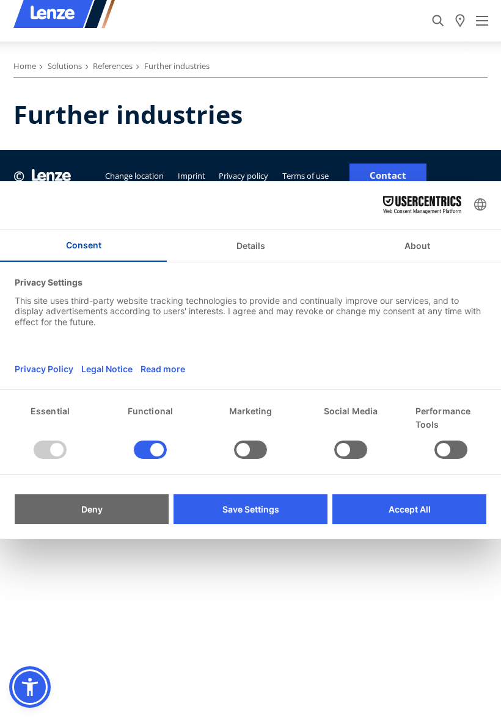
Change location (134, 175)
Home (24, 65)
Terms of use (305, 175)
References (113, 65)
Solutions (65, 65)
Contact (388, 175)
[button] (30, 687)
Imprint (191, 175)
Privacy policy (243, 175)
